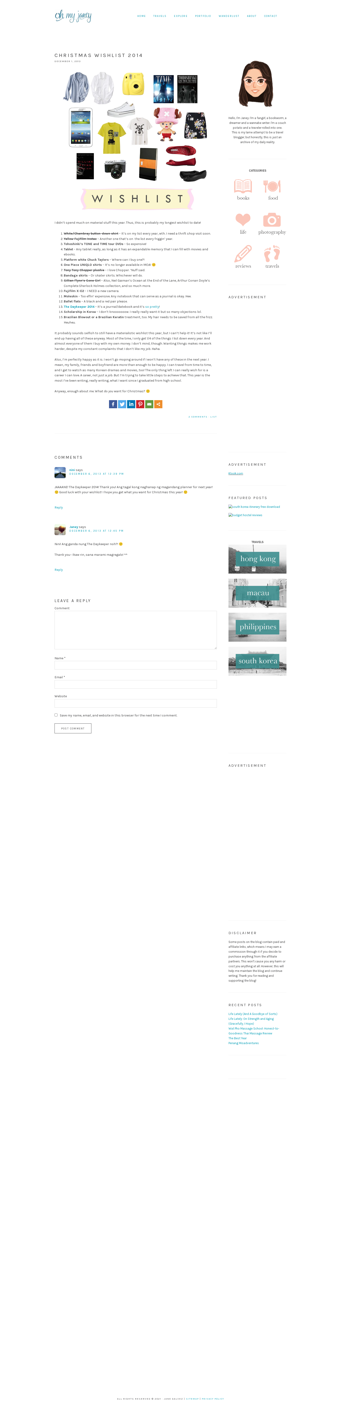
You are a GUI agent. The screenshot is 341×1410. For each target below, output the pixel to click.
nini (72, 470)
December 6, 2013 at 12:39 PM (96, 473)
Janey (73, 527)
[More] (158, 404)
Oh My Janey (73, 16)
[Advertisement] (257, 373)
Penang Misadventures (243, 1043)
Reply (59, 507)
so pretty (152, 307)
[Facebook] (113, 404)
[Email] (149, 404)
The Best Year (237, 1038)
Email (60, 677)
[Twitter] (122, 404)
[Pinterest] (140, 404)
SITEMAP (192, 1398)
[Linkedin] (131, 404)
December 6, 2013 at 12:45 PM (96, 530)
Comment (62, 608)
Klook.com (235, 473)
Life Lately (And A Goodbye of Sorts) (252, 1014)
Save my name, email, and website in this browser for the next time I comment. (118, 715)
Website (61, 696)
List (213, 416)
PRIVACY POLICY (213, 1398)
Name (60, 658)
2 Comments (198, 416)
